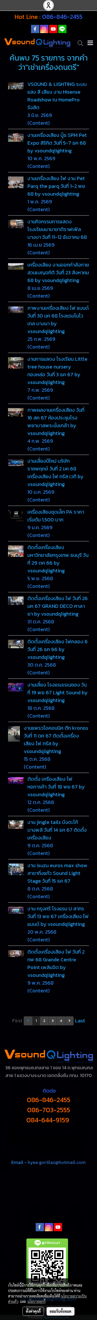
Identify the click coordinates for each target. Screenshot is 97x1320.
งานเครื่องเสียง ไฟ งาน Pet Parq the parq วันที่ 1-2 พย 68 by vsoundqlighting (56, 186)
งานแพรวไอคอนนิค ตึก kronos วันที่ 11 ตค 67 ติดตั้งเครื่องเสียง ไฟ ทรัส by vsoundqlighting (56, 739)
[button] (78, 43)
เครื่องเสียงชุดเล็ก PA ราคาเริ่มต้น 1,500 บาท (55, 515)
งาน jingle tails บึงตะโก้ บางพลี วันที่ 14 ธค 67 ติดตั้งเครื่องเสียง (57, 830)
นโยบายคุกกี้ (36, 1301)
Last (80, 1020)
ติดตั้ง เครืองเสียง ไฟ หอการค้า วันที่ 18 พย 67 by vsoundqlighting (56, 786)
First (17, 1020)
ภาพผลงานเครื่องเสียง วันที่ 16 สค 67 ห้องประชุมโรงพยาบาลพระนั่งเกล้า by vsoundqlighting (55, 421)
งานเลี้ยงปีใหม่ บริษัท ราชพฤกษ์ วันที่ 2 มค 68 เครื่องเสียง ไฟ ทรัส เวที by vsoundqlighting (55, 472)
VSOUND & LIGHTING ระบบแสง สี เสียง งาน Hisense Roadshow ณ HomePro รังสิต (57, 95)
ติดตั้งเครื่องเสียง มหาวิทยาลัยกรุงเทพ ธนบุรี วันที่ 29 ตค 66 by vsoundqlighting (57, 558)
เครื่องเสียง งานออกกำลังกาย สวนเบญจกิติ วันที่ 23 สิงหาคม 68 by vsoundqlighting (58, 272)
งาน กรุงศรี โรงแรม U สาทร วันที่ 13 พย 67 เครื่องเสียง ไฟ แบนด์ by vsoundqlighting (58, 916)
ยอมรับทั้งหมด (60, 1311)
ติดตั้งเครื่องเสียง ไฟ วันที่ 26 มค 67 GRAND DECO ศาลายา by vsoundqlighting (57, 606)
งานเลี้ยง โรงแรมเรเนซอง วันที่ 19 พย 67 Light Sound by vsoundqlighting (57, 692)
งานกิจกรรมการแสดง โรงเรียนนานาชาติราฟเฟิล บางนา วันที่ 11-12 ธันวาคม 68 (57, 229)
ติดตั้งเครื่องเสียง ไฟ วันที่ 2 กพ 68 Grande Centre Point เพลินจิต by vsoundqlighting (56, 963)
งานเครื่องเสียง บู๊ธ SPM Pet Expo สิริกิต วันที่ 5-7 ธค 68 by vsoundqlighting (57, 142)
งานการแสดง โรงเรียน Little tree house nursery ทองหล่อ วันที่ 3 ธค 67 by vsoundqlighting (57, 370)
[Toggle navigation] (90, 43)
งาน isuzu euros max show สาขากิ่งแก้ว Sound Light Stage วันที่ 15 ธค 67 (57, 873)
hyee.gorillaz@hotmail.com (57, 1162)
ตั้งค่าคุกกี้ (33, 1311)
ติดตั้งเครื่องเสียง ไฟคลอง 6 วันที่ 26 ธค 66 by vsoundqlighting (57, 649)
